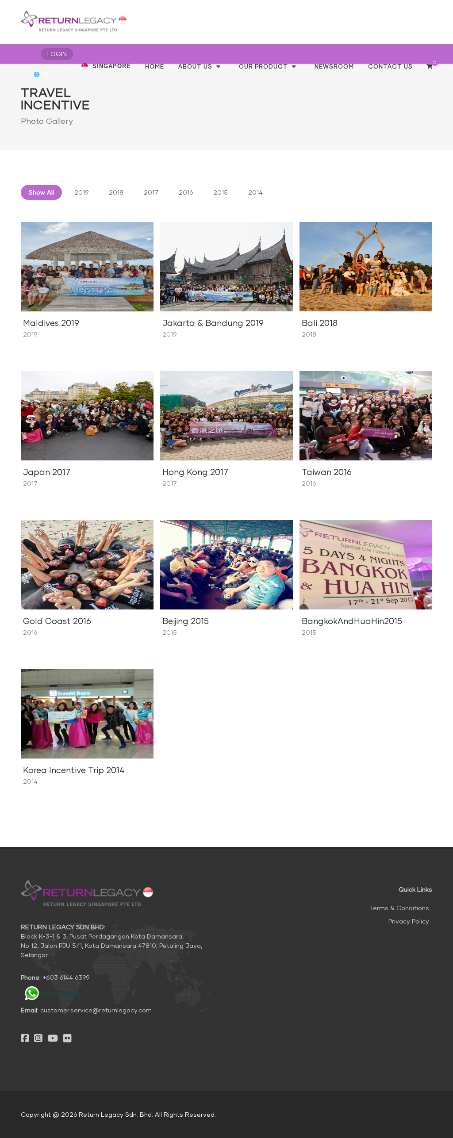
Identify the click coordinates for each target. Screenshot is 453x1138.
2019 (81, 192)
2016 (186, 192)
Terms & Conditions (399, 908)
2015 (220, 192)
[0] (429, 65)
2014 (255, 192)
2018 (116, 192)
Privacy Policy (408, 921)
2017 (151, 192)
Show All (41, 192)
